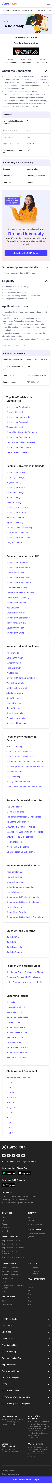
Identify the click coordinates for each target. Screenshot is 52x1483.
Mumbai (10, 1103)
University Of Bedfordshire (18, 618)
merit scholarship (14, 747)
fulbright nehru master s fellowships (23, 817)
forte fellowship (14, 907)
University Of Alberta (15, 487)
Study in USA (12, 937)
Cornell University (14, 713)
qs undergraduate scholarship (20, 852)
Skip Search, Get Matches (26, 253)
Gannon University (14, 658)
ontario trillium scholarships (19, 837)
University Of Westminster (18, 578)
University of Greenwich (17, 422)
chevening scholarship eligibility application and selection (26, 977)
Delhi (8, 1087)
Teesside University (15, 427)
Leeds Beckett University (17, 452)
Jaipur (9, 1123)
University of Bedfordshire (18, 437)
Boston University (14, 708)
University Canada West (17, 507)
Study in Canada (14, 952)
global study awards (16, 912)
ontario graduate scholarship (20, 752)
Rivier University (14, 698)
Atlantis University (14, 693)
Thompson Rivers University (19, 528)
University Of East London (18, 568)
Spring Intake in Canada (17, 1052)
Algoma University (14, 522)
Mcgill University (14, 482)
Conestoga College (15, 477)
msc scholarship (14, 892)
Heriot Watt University (16, 623)
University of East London (18, 407)
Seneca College (13, 497)
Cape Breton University (17, 533)
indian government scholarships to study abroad (26, 982)
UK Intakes (11, 1002)
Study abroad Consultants (18, 1077)
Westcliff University (15, 683)
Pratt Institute (12, 673)
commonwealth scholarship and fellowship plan (26, 917)
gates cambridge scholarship (20, 887)
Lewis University (13, 663)
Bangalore (11, 1108)
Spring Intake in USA (16, 1027)
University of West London (18, 447)
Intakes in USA (13, 1022)
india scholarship (14, 872)
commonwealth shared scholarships (23, 902)
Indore (9, 1128)
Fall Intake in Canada (16, 1057)
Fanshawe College (15, 517)
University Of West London (18, 583)
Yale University (13, 653)
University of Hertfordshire (18, 417)
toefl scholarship (14, 842)
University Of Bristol (15, 633)
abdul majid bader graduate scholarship (25, 767)
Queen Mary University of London (21, 432)
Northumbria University (16, 588)
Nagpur (9, 1133)
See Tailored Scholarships (26, 1480)
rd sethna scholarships (17, 822)
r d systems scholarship (18, 782)
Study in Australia (14, 947)
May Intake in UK (14, 1012)
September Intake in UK (17, 1017)
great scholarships (15, 882)
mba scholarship (14, 877)
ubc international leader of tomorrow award (26, 762)
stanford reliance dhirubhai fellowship (24, 832)
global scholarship (15, 812)
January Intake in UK (15, 1007)
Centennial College (15, 492)
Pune (8, 1118)
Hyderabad (11, 1097)
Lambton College (14, 502)
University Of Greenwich (17, 563)
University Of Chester (16, 603)
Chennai (10, 1092)
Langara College (14, 543)
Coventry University (15, 412)
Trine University (13, 668)
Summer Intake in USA (16, 1032)
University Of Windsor (16, 512)
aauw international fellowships (20, 827)
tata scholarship (14, 807)
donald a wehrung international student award (26, 787)
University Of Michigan (16, 723)
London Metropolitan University (20, 442)
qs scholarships (13, 777)
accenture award (14, 772)
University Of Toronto (15, 472)
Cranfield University (15, 613)
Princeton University (15, 718)
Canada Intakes (13, 1042)
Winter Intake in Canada (17, 1047)
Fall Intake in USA (14, 1037)
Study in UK (11, 942)
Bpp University (13, 608)
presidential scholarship (17, 847)
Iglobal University (14, 703)
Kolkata (9, 1113)
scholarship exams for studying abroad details (26, 972)
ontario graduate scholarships (20, 757)
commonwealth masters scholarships (23, 897)
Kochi (9, 1082)
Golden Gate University (17, 688)
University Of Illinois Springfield (20, 678)
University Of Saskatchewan (19, 538)
